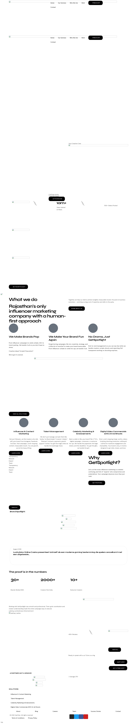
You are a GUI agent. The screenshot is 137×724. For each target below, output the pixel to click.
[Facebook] (81, 716)
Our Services (62, 3)
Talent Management (53, 431)
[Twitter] (76, 716)
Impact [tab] (11, 461)
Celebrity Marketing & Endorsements (23, 703)
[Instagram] (71, 716)
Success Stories (96, 711)
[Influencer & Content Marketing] (23, 422)
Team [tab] (10, 463)
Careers (55, 711)
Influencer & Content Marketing (24, 432)
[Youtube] (85, 716)
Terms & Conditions (18, 718)
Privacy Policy (32, 718)
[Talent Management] (53, 422)
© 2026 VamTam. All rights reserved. (21, 715)
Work (83, 3)
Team (74, 711)
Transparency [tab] (13, 456)
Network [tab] (11, 459)
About (18, 711)
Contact (53, 7)
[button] (75, 453)
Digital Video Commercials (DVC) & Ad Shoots (25, 707)
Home (52, 3)
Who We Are (74, 3)
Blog (36, 711)
